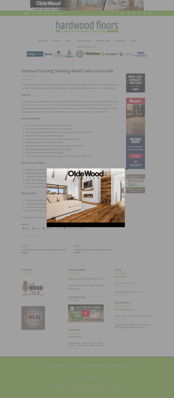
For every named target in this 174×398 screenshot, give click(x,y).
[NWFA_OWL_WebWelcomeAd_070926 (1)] (86, 197)
